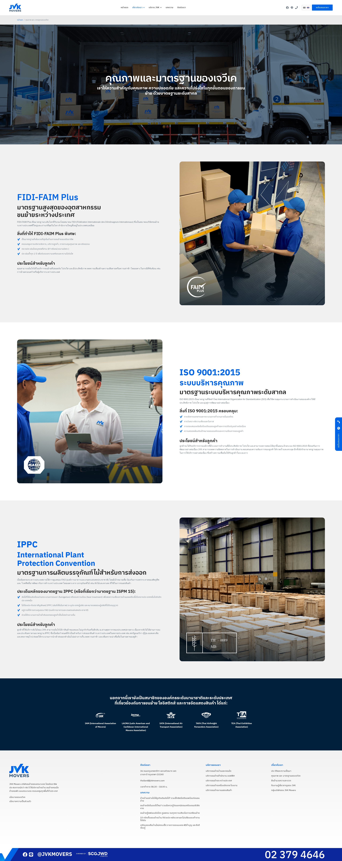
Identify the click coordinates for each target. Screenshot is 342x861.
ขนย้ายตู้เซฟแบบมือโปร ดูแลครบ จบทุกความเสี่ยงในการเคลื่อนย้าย (170, 813)
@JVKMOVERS (54, 854)
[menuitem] (304, 7)
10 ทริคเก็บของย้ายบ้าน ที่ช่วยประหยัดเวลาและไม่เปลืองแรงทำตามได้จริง (170, 819)
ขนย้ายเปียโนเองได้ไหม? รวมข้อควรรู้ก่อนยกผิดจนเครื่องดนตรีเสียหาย (170, 807)
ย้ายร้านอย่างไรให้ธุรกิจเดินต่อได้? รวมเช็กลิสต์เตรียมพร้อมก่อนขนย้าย (170, 799)
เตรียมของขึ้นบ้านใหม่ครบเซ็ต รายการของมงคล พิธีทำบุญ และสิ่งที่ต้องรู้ (170, 826)
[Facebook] (287, 7)
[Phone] (296, 7)
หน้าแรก (20, 20)
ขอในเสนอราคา (338, 441)
